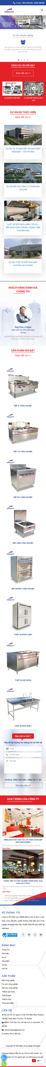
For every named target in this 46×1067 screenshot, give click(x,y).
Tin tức (4, 965)
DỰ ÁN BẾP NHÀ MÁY (12, 98)
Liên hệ (4, 969)
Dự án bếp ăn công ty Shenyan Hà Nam (23, 188)
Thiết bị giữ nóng (8, 992)
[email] (41, 934)
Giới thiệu (5, 953)
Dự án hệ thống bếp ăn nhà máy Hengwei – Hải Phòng (23, 150)
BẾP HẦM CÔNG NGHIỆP (23, 543)
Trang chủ (5, 950)
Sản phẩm (6, 961)
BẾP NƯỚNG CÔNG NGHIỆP (23, 589)
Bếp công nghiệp (8, 980)
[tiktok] (35, 934)
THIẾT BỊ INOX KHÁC (23, 726)
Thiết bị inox (6, 999)
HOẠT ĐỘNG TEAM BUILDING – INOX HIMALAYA (21, 901)
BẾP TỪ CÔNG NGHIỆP (23, 452)
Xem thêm (6, 848)
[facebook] (23, 934)
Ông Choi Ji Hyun (23, 327)
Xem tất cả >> (23, 73)
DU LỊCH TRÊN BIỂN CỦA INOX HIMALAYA (19, 898)
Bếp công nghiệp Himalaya (30, 1046)
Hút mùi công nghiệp (10, 988)
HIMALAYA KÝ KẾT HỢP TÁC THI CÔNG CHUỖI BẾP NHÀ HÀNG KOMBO (23, 841)
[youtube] (29, 934)
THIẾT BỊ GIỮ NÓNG (23, 680)
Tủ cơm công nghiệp (10, 984)
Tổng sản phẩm (8, 1003)
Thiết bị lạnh (6, 995)
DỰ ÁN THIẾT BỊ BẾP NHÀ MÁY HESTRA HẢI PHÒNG (23, 264)
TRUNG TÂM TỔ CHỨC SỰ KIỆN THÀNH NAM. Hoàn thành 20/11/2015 (23, 882)
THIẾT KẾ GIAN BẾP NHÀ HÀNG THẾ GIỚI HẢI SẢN (22, 896)
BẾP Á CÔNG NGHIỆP (23, 406)
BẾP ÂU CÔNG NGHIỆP (23, 497)
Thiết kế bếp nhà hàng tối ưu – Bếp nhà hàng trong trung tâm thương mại (23, 227)
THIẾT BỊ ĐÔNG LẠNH (23, 635)
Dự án (4, 957)
